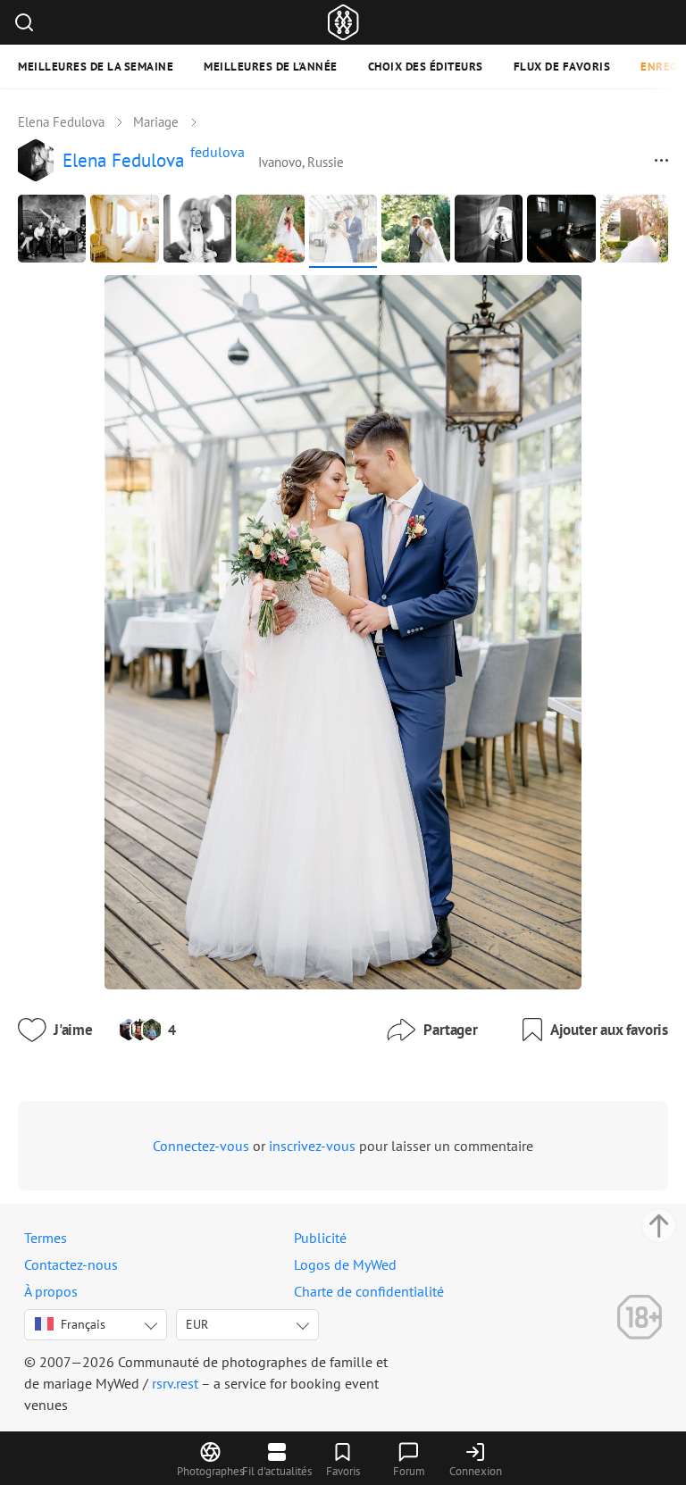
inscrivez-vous (312, 1146)
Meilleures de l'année (271, 66)
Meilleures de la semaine (95, 66)
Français (83, 1324)
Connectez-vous (201, 1146)
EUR (197, 1324)
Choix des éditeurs (425, 66)
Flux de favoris (562, 66)
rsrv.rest (175, 1383)
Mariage (156, 121)
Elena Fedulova (61, 121)
